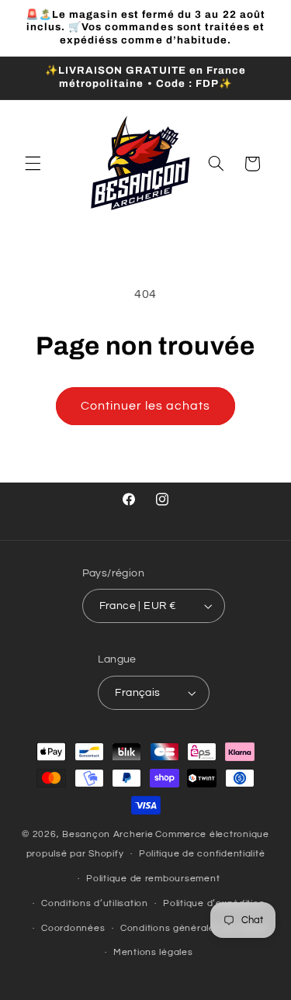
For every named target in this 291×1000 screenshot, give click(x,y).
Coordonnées (73, 928)
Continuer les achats (146, 406)
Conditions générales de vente (192, 928)
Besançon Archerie (108, 834)
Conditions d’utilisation (94, 903)
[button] (32, 164)
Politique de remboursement (153, 878)
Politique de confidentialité (202, 853)
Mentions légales (153, 952)
